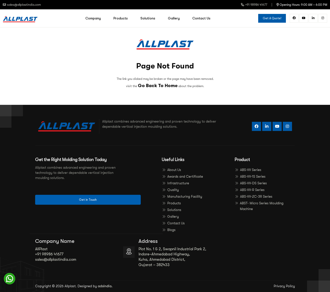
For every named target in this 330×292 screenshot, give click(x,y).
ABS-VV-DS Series (253, 183)
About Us (174, 170)
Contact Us (201, 18)
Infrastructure (178, 183)
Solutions (147, 18)
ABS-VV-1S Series (252, 176)
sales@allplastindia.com (55, 259)
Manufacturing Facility (184, 196)
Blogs (171, 230)
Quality (173, 190)
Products (120, 18)
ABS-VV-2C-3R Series (256, 196)
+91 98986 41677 (256, 4)
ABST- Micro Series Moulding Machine (261, 206)
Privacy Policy (284, 286)
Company (93, 18)
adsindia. (105, 286)
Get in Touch (88, 199)
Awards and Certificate (185, 176)
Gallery (174, 18)
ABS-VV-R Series (252, 190)
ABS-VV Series (250, 170)
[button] (9, 278)
